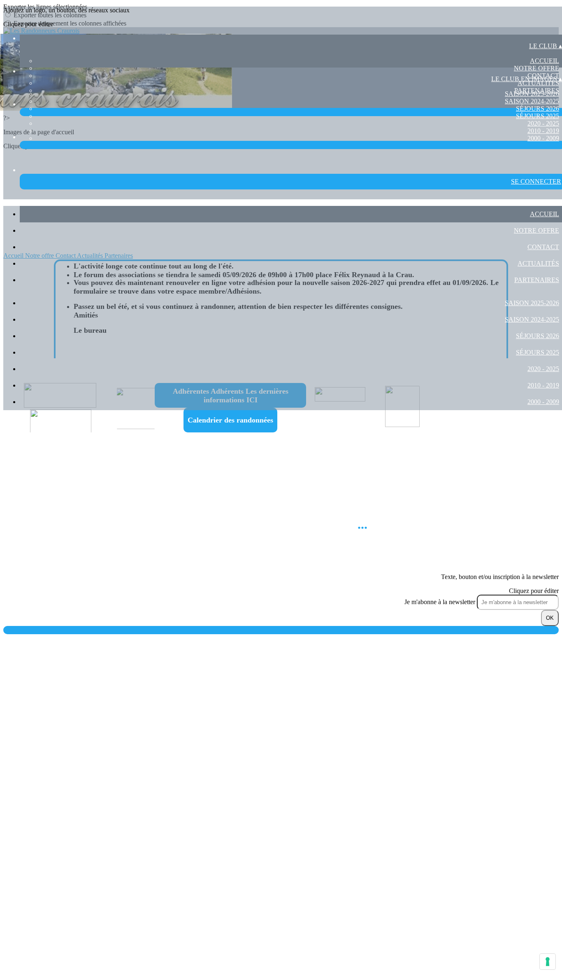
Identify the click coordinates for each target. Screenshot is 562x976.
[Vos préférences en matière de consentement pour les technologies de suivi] (547, 961)
